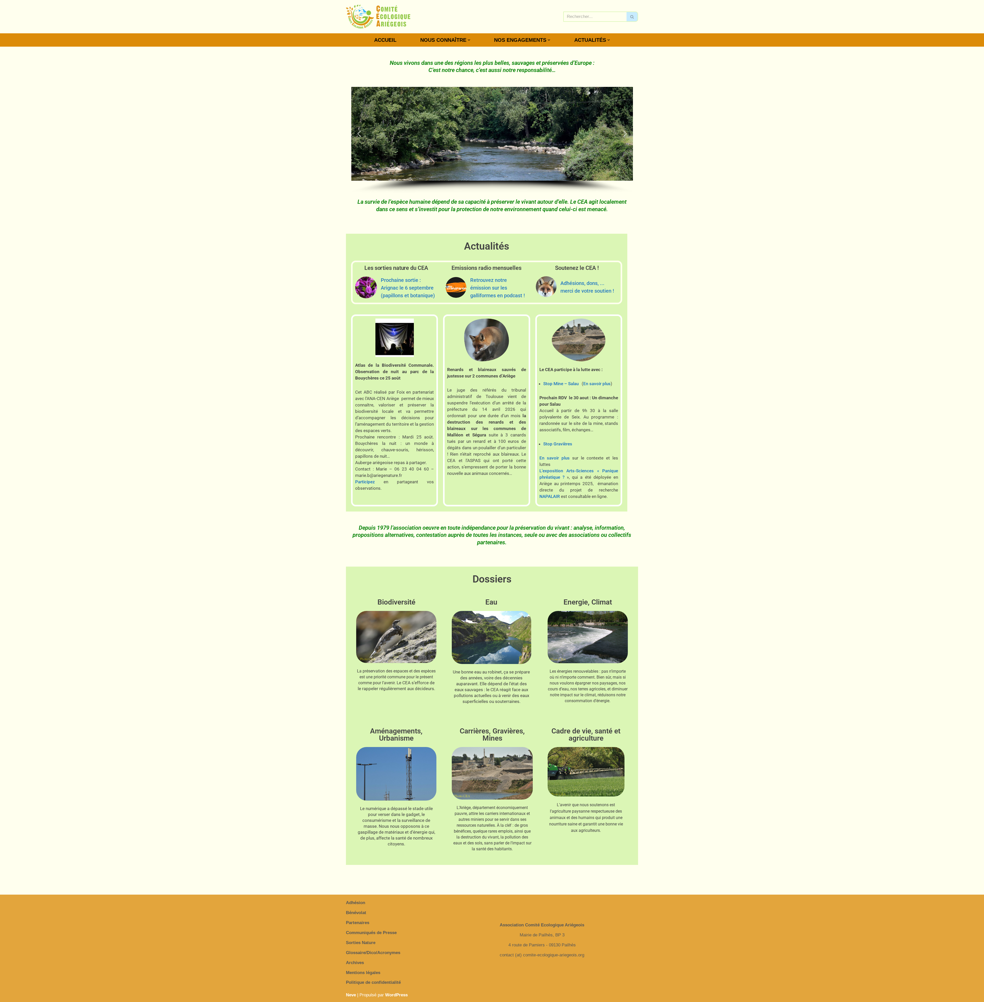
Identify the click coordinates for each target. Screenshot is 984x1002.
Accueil (385, 40)
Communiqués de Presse (371, 932)
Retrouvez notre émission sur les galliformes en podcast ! (497, 288)
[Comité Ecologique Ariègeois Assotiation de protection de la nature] (378, 17)
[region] (492, 140)
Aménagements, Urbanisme (396, 734)
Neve (351, 995)
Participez (365, 481)
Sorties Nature (360, 942)
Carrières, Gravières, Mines (492, 734)
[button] (469, 40)
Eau (491, 602)
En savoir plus (597, 383)
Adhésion (355, 902)
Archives (355, 962)
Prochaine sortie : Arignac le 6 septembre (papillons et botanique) (408, 288)
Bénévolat (356, 912)
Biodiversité (396, 602)
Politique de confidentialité (373, 982)
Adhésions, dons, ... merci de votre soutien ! (587, 287)
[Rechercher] (632, 17)
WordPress (396, 995)
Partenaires (357, 922)
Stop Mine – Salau (561, 383)
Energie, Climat (587, 602)
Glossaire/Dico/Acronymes (373, 952)
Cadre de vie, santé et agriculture (585, 734)
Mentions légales (363, 972)
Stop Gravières (557, 443)
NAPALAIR (549, 496)
